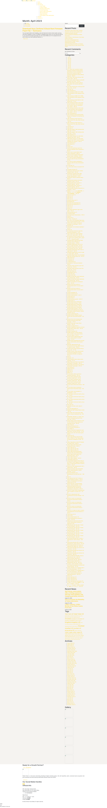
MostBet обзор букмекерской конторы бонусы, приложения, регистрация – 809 (75, 342)
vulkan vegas (68, 632)
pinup (66, 630)
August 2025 (70, 644)
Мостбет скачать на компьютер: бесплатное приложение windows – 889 (75, 507)
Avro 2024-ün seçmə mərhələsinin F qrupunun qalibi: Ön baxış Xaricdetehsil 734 (75, 163)
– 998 (69, 67)
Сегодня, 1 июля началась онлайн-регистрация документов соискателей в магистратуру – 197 (75, 565)
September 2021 (71, 696)
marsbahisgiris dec (72, 272)
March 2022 (70, 690)
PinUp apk (70, 404)
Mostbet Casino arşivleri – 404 (74, 295)
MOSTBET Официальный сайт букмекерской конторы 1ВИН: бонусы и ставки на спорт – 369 (75, 346)
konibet (73, 626)
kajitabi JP (79, 620)
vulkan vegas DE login (72, 448)
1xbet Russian (70, 144)
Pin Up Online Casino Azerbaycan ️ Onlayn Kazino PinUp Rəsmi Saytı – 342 (75, 388)
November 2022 (71, 679)
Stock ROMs (27, 24)
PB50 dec (70, 371)
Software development (72, 426)
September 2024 (72, 651)
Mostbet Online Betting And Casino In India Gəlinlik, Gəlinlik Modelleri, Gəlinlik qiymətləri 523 (75, 311)
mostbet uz (70, 329)
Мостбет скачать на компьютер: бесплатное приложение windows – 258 (75, 499)
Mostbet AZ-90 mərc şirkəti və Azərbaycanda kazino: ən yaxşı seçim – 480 (75, 286)
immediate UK (72, 620)
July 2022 (70, 684)
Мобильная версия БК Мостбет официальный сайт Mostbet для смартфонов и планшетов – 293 (75, 487)
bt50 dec (70, 206)
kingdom (68, 622)
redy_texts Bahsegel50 (72, 408)
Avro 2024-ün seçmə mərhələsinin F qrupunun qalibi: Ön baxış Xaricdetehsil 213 (75, 159)
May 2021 (70, 699)
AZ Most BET (70, 165)
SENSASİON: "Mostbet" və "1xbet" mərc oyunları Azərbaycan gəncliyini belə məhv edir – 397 (75, 418)
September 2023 (71, 665)
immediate (68, 618)
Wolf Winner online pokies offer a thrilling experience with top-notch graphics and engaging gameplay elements (73, 32)
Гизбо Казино (68, 633)
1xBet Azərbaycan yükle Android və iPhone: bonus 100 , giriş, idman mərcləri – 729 (75, 124)
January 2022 (71, 692)
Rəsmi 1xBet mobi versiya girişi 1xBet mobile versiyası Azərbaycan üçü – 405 (75, 414)
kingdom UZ (75, 622)
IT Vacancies (70, 260)
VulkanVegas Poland (72, 459)
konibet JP (76, 626)
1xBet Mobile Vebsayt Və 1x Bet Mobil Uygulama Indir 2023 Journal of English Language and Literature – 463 (75, 140)
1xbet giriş (70, 128)
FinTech (69, 229)
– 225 (69, 59)
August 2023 (70, 667)
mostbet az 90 (71, 275)
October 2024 (71, 649)
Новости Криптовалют (73, 516)
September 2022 (71, 681)
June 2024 (70, 655)
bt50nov (69, 208)
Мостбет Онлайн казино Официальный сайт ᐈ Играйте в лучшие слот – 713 (75, 491)
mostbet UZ (77, 628)
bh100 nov (70, 196)
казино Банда (77, 636)
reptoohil (76, 630)
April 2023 (70, 672)
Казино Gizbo (74, 633)
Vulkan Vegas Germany (72, 450)
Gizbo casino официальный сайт (74, 617)
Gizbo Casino (67, 617)
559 (68, 145)
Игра (69, 476)
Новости (70, 515)
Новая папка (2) (71, 514)
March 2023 (70, 673)
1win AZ (70, 614)
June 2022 (70, 686)
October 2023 (71, 664)
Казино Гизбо (70, 635)
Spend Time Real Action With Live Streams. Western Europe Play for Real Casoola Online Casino (74, 45)
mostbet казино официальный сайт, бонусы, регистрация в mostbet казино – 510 (75, 338)
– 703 (69, 65)
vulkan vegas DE (71, 447)
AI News (70, 146)
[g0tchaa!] (24, 0)
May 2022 (70, 687)
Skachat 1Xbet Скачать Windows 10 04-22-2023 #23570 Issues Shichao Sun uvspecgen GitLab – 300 (75, 422)
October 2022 (71, 680)
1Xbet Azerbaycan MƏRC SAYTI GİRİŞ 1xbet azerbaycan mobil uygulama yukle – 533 (75, 93)
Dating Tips (70, 217)
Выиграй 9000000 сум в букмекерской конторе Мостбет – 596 (75, 474)
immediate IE (67, 620)
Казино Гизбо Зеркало (77, 635)
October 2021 (70, 695)
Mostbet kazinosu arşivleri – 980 (74, 299)
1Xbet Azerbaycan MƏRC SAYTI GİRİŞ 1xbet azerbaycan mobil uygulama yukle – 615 (75, 97)
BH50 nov (70, 198)
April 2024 (70, 656)
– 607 (69, 62)
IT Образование (71, 261)
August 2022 (71, 683)
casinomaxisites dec (72, 212)
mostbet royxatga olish (72, 325)
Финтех (69, 575)
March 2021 (70, 702)
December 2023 (71, 661)
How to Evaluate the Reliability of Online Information (74, 600)
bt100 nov (70, 205)
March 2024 (70, 657)
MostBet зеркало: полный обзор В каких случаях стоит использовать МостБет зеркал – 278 (75, 334)
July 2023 (70, 668)
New (69, 356)
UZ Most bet (70, 435)
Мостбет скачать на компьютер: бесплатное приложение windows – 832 (75, 503)
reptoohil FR (79, 630)
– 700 (69, 63)
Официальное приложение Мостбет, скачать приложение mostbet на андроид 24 (75, 522)
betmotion (72, 615)
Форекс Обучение (72, 578)
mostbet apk (71, 273)
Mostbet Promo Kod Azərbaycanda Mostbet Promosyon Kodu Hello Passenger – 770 (74, 320)
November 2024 (71, 648)
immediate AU (74, 618)
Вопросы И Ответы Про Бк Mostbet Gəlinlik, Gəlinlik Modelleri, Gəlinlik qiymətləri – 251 (75, 470)
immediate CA (81, 618)
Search (66, 23)
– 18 (68, 57)
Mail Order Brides (71, 271)
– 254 (69, 61)
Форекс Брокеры (71, 577)
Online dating (70, 367)
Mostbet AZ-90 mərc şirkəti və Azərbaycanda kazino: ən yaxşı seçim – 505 (75, 290)
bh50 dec (70, 197)
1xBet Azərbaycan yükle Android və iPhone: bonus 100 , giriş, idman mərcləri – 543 (75, 120)
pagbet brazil (70, 368)
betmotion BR (76, 615)
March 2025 (70, 645)
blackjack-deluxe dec (72, 200)
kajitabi (77, 620)
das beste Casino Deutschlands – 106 (75, 214)
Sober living (70, 424)
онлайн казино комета (77, 639)
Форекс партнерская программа (75, 581)
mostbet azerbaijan (72, 292)
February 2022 (71, 691)
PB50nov (69, 372)
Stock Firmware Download (73, 427)
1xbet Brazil (70, 126)
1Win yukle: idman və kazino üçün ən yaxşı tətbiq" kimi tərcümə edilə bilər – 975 (75, 84)
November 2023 (72, 663)
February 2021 (71, 703)
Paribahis (70, 369)
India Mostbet (70, 257)
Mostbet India (70, 297)
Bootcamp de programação (73, 202)
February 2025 (71, 647)
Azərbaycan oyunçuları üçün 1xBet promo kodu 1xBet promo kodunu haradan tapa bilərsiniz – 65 (74, 175)
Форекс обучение (72, 579)
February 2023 (71, 675)
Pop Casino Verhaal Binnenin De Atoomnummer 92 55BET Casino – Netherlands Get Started (72, 41)
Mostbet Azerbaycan (72, 293)
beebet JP (68, 615)
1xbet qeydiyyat (71, 142)
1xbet (75, 614)
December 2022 (71, 677)
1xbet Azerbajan (71, 90)
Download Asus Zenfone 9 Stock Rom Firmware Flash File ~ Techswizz (43, 30)
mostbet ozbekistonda (72, 313)
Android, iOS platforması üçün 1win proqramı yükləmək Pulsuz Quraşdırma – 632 (75, 149)
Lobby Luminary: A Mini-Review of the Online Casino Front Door (74, 606)
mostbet (81, 626)
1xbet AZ (81, 614)
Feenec (27, 23)
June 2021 (70, 698)
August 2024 (71, 652)
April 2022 (70, 688)
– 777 (69, 66)
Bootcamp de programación (73, 204)
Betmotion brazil (71, 194)
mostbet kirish (71, 300)
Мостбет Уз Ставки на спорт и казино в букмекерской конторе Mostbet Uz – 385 (75, 511)
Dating (69, 216)
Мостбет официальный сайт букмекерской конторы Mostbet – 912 (75, 495)
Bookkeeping (70, 201)
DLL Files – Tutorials (72, 218)
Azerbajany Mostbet (72, 169)
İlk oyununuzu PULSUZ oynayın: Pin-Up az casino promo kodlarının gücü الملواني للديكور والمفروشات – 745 (75, 237)
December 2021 (71, 694)
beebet (66, 615)
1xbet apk (70, 89)
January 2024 (71, 660)
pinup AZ (71, 630)
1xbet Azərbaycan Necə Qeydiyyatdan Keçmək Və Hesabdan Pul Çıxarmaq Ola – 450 (75, 116)
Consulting (71, 213)
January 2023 (71, 676)
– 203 (69, 58)
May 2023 (70, 671)
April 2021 (70, 700)
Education (70, 225)
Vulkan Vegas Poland (72, 456)
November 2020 (71, 704)
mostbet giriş (71, 296)
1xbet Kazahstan (71, 134)
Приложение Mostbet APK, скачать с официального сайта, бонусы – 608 (75, 540)
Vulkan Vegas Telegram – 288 (74, 458)
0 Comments (27, 26)
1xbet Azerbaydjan (72, 113)
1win (66, 614)
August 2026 (71, 643)
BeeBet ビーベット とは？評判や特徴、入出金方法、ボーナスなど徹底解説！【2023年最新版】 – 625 (75, 192)
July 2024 (70, 653)
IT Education (70, 259)
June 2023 (70, 669)
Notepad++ (70, 357)
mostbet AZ (69, 628)
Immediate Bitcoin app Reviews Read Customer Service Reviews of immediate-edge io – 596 (75, 241)
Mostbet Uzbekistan (72, 331)
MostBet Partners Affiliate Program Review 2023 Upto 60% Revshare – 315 (75, 316)
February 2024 (71, 659)
